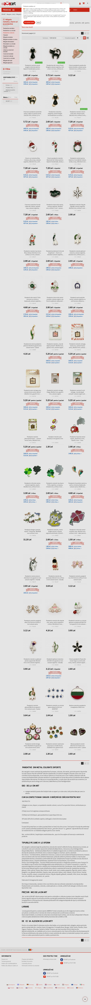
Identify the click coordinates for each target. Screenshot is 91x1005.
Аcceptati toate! (29, 22)
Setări (38, 22)
